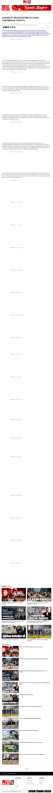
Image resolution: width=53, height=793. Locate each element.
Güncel (43, 23)
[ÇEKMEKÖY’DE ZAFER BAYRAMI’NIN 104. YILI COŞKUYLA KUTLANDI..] (14, 594)
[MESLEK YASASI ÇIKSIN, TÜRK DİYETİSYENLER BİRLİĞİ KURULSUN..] (39, 631)
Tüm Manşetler (48, 23)
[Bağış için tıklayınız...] (26, 10)
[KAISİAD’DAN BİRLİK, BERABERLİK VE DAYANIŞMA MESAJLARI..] (10, 728)
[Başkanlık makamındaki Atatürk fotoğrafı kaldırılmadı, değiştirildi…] (10, 764)
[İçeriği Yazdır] (14, 27)
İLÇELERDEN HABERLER (47, 778)
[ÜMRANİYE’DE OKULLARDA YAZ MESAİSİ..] (14, 631)
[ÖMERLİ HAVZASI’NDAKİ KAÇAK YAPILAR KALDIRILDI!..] (10, 740)
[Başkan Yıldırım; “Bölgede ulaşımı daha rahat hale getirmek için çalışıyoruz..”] (39, 594)
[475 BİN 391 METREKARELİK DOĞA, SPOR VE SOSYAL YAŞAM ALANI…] (10, 752)
